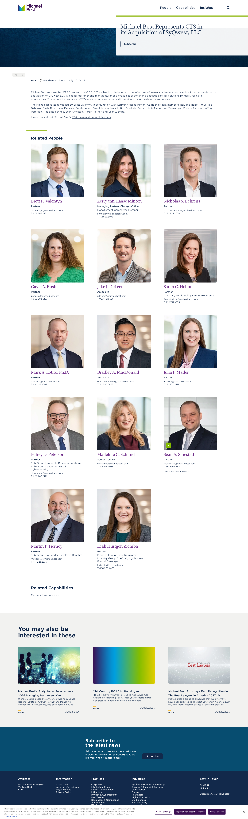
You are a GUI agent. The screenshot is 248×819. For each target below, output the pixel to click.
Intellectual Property (102, 787)
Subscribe (130, 44)
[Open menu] (222, 7)
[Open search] (228, 7)
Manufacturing (139, 803)
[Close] (244, 812)
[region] (124, 812)
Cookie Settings (163, 812)
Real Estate (97, 797)
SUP (20, 790)
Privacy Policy (64, 792)
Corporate (96, 785)
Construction (138, 790)
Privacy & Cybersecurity (104, 795)
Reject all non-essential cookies (190, 812)
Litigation (96, 792)
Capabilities (185, 7)
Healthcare (137, 795)
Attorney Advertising (67, 787)
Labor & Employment (102, 790)
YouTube (204, 785)
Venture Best (25, 787)
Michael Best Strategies (31, 785)
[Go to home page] (30, 7)
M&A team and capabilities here (91, 117)
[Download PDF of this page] (22, 75)
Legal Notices (63, 790)
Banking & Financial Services (147, 787)
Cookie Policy (11, 816)
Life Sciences (138, 800)
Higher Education (140, 797)
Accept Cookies (217, 812)
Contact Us (62, 785)
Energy (135, 792)
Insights (206, 7)
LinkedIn (204, 788)
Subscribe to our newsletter (215, 794)
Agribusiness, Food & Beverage (148, 785)
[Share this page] (15, 75)
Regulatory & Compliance (105, 800)
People (165, 7)
